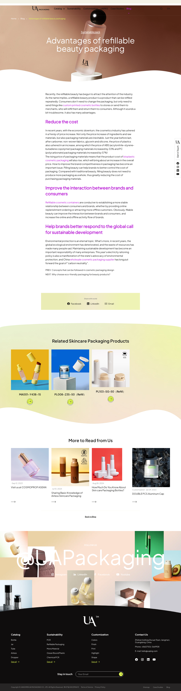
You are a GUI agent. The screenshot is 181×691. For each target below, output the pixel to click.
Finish (93, 644)
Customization (90, 8)
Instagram (61, 574)
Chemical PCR (53, 657)
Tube (13, 648)
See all (14, 661)
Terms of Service (87, 687)
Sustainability (74, 8)
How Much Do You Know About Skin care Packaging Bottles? (109, 489)
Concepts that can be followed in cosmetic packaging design (83, 270)
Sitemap (146, 687)
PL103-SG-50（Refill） (110, 391)
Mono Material (53, 648)
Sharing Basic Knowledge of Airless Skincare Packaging (67, 494)
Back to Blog (90, 516)
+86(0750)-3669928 (150, 646)
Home (13, 18)
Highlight (95, 653)
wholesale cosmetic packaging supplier (92, 259)
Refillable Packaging (55, 644)
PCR (49, 640)
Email (111, 303)
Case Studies (117, 8)
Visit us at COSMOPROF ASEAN (28, 487)
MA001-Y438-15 (30, 394)
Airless (14, 653)
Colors (94, 640)
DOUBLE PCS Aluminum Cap (148, 493)
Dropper (14, 657)
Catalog (59, 8)
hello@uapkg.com (150, 651)
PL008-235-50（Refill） (70, 394)
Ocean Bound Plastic (56, 653)
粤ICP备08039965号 (71, 687)
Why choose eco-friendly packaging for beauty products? (81, 274)
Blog (129, 8)
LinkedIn (94, 303)
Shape (94, 657)
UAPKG (104, 8)
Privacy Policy (100, 687)
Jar (12, 644)
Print (93, 648)
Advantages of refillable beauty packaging (47, 18)
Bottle (13, 640)
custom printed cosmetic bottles (81, 105)
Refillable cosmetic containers (62, 202)
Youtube (125, 574)
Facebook (76, 303)
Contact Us (141, 634)
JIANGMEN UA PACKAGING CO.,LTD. (34, 687)
